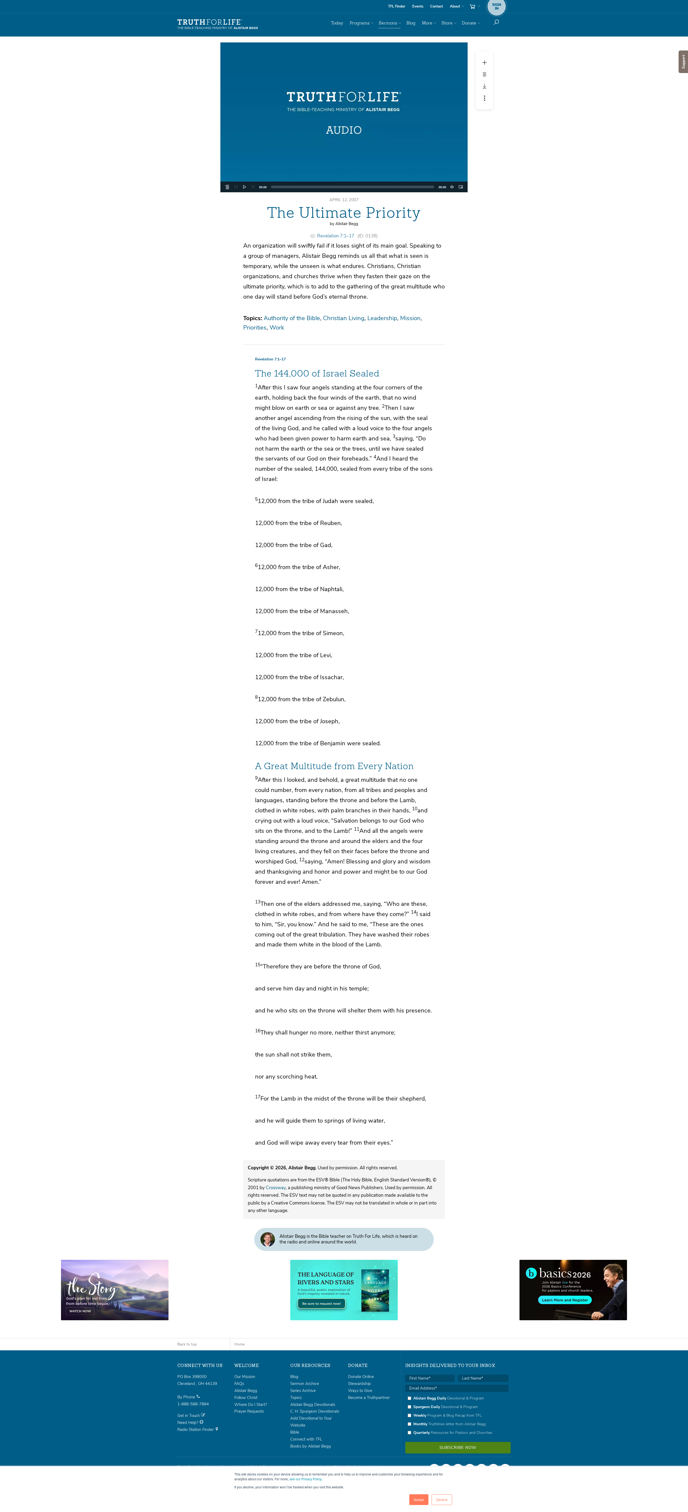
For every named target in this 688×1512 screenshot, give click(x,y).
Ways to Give (360, 1390)
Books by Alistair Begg (310, 1446)
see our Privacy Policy (305, 1479)
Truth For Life (217, 24)
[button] (344, 117)
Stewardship (359, 1383)
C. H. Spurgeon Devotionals (314, 1411)
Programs (360, 23)
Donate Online (361, 1376)
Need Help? (188, 1422)
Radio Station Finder (196, 1429)
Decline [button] (441, 1499)
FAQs (239, 1383)
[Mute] (452, 187)
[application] (344, 187)
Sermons (388, 23)
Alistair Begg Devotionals (312, 1404)
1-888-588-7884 (193, 1404)
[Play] (244, 187)
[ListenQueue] (227, 187)
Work (277, 328)
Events (417, 6)
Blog (410, 23)
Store (447, 23)
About (455, 6)
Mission (410, 318)
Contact (436, 6)
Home (239, 1344)
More (427, 23)
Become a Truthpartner (369, 1397)
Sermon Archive (304, 1383)
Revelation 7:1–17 (335, 236)
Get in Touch (189, 1415)
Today (337, 23)
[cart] (474, 6)
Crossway (276, 1188)
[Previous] (236, 187)
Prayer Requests (249, 1411)
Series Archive (303, 1390)
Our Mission (244, 1376)
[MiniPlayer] (460, 187)
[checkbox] (456, 1415)
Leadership (382, 318)
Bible (294, 1432)
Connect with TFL (306, 1439)
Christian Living (343, 318)
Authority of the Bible (292, 318)
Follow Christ (245, 1397)
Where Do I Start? (250, 1404)
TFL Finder (396, 6)
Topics (296, 1397)
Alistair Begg (245, 1390)
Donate (469, 23)
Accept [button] (419, 1499)
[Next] (253, 187)
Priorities (255, 328)
